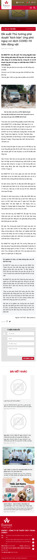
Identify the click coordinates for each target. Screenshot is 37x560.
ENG (34, 2)
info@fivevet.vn (26, 546)
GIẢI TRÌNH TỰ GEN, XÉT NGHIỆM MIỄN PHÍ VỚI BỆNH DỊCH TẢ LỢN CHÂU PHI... (18, 470)
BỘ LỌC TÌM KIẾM (20, 29)
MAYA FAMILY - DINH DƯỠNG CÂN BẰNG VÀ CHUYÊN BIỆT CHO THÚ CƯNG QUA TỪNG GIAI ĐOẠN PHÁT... (18, 505)
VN (29, 2)
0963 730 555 (14, 552)
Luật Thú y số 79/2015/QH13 (12, 401)
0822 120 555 (4, 550)
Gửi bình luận (28, 358)
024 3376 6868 (11, 546)
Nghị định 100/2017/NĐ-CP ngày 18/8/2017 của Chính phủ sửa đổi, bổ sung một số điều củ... (17, 436)
